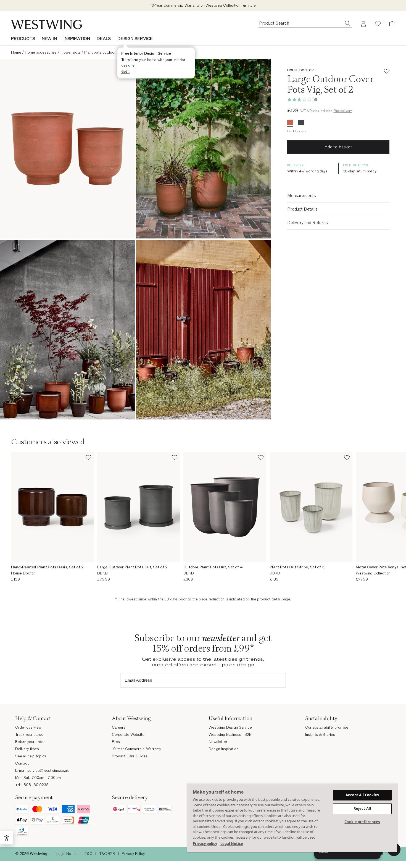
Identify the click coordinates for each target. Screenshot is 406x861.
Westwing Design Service (230, 727)
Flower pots (70, 52)
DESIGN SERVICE (135, 39)
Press (117, 741)
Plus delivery (343, 111)
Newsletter (218, 741)
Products (23, 39)
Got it (125, 71)
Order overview (28, 727)
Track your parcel (29, 734)
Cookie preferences (362, 821)
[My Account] (363, 24)
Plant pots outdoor (99, 52)
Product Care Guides (129, 756)
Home (16, 52)
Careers (118, 727)
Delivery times (27, 749)
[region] (292, 817)
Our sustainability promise (326, 727)
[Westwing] (46, 24)
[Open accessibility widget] (6, 837)
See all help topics (30, 756)
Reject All (362, 808)
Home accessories (41, 52)
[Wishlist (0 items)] (378, 24)
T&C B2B (107, 853)
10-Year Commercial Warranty (136, 749)
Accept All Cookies (362, 794)
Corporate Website (128, 734)
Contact (22, 763)
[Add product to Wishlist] (387, 72)
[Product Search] (347, 23)
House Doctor (300, 70)
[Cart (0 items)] (392, 24)
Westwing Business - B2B (230, 734)
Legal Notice (67, 853)
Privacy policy (205, 843)
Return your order (30, 741)
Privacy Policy (133, 853)
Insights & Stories (320, 734)
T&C (88, 853)
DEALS (104, 39)
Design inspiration (223, 749)
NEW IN (49, 39)
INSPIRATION (77, 39)
